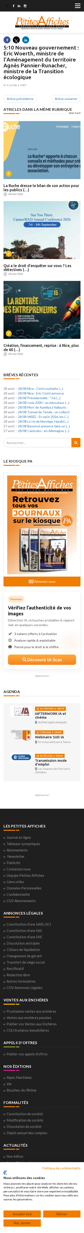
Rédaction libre (18, 975)
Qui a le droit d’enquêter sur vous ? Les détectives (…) (37, 268)
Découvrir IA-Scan (44, 659)
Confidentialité (18, 894)
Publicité (13, 863)
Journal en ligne (19, 837)
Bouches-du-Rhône (21, 1090)
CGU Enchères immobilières (28, 1030)
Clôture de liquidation (23, 949)
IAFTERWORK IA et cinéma (50, 715)
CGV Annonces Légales (24, 987)
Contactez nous (19, 869)
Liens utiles (15, 882)
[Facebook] (13, 6)
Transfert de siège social (26, 962)
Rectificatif (15, 968)
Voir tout (75, 113)
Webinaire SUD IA (49, 737)
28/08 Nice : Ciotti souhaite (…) (40, 389)
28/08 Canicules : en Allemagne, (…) (43, 431)
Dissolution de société (24, 1126)
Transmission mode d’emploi (51, 762)
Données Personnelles (24, 888)
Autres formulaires (21, 981)
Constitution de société (25, 1114)
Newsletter (16, 856)
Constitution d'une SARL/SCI (29, 924)
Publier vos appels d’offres (27, 1054)
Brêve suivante (66, 99)
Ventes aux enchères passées (29, 1017)
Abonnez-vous (45, 581)
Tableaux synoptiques (23, 844)
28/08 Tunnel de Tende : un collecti (44, 412)
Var (9, 1084)
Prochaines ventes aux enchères (31, 1011)
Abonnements (17, 850)
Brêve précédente (20, 99)
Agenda (12, 691)
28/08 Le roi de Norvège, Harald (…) (43, 421)
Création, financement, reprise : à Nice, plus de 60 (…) (41, 347)
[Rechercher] (75, 442)
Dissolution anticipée (23, 943)
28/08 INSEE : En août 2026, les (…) (43, 417)
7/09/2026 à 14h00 (50, 732)
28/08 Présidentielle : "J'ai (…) (39, 398)
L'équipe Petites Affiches (25, 875)
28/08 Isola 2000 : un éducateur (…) (43, 403)
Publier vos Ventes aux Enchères (32, 1024)
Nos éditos (15, 1156)
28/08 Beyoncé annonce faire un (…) (44, 426)
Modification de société (25, 1120)
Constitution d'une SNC (25, 937)
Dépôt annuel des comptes (27, 1133)
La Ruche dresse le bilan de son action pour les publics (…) (41, 188)
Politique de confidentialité (61, 1168)
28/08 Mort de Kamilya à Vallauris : (43, 407)
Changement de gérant (24, 956)
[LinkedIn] (19, 6)
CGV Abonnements (21, 901)
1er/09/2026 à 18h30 (51, 708)
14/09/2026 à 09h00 (51, 755)
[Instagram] (25, 6)
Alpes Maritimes (19, 1077)
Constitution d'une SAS (24, 930)
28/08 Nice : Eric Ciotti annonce (41, 393)
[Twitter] (7, 6)
